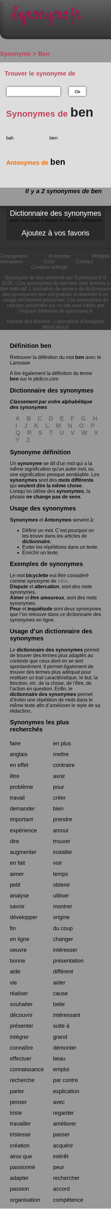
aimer (17, 874)
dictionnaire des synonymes (50, 649)
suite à (61, 1026)
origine (61, 917)
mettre (61, 754)
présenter (21, 1026)
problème (21, 787)
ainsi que (21, 1156)
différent (63, 971)
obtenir (61, 885)
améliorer (64, 1124)
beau (59, 1059)
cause (60, 993)
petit (15, 885)
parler (17, 1091)
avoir (59, 776)
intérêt (60, 1156)
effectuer (20, 1059)
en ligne (19, 939)
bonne (17, 961)
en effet (19, 765)
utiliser (61, 896)
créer (59, 798)
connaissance (27, 1069)
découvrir (21, 1015)
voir (57, 863)
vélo (63, 581)
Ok (77, 91)
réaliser (19, 993)
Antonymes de (35, 162)
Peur (15, 608)
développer (23, 917)
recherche (22, 1080)
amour (61, 830)
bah (10, 137)
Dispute (19, 586)
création (20, 1146)
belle (59, 1004)
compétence (68, 1200)
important (21, 819)
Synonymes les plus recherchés (39, 726)
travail (17, 798)
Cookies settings (49, 267)
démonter (64, 1048)
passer (61, 1134)
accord (61, 1189)
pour (58, 787)
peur (58, 1167)
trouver (61, 841)
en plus (62, 743)
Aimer (17, 597)
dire (14, 841)
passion (19, 1189)
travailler (20, 1124)
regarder (63, 1113)
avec (59, 1102)
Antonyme (59, 256)
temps (60, 874)
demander (22, 809)
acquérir (63, 1146)
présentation (68, 961)
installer (62, 852)
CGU (49, 261)
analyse (19, 896)
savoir (17, 906)
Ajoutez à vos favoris (55, 233)
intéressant (66, 1015)
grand (60, 1037)
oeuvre (18, 950)
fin (13, 928)
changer (63, 939)
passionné (22, 1167)
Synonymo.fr (60, 17)
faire (15, 743)
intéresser (65, 950)
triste (16, 1113)
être (14, 776)
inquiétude (39, 608)
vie (13, 983)
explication (66, 1091)
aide (15, 971)
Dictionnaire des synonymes (55, 216)
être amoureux (47, 597)
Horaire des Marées (28, 321)
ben (79, 357)
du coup (63, 928)
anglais (18, 754)
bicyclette (37, 575)
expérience (23, 830)
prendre (62, 819)
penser (18, 1102)
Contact (84, 261)
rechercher (66, 1178)
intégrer (19, 1037)
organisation (25, 1200)
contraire (64, 765)
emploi (61, 1069)
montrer (62, 906)
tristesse (20, 1134)
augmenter (23, 852)
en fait (17, 863)
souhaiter (21, 1004)
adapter (19, 1178)
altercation (47, 586)
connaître (21, 1048)
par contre (65, 1080)
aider (59, 983)
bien (53, 137)
